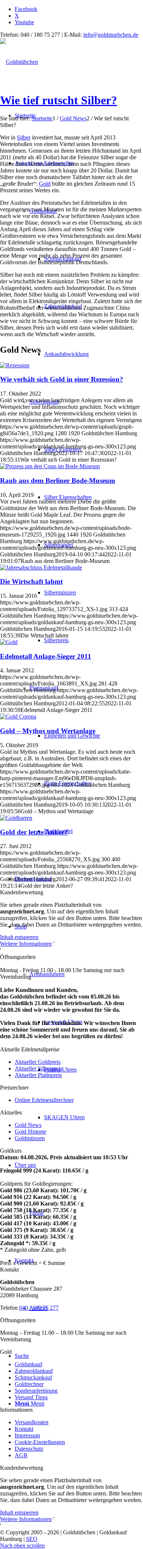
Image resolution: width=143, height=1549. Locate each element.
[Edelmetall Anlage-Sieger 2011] (9, 642)
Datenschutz (29, 1449)
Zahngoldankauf (34, 1371)
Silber (23, 137)
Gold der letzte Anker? (34, 832)
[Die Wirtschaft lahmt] (41, 567)
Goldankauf (28, 1364)
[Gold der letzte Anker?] (16, 818)
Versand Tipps (31, 1397)
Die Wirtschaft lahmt (31, 581)
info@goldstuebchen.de (110, 35)
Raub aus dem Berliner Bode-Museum (57, 480)
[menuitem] (79, 497)
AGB (21, 1455)
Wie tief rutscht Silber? (58, 100)
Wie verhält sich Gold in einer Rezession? (61, 379)
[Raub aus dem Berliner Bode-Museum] (50, 466)
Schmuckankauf (33, 1377)
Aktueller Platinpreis (38, 1075)
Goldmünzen (30, 1138)
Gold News (28, 1125)
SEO (31, 1539)
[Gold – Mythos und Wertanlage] (18, 716)
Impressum (27, 1435)
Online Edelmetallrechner (44, 1100)
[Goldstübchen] (19, 62)
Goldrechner (29, 1384)
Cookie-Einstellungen (40, 1442)
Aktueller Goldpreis (37, 1062)
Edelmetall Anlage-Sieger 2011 (45, 656)
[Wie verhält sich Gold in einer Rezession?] (14, 365)
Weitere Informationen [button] (26, 944)
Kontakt (24, 1429)
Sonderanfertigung (36, 1391)
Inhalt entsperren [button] (19, 937)
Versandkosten (31, 1422)
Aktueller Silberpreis (38, 1068)
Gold (45, 184)
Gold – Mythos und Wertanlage (47, 731)
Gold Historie (30, 1131)
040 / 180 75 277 (39, 1308)
